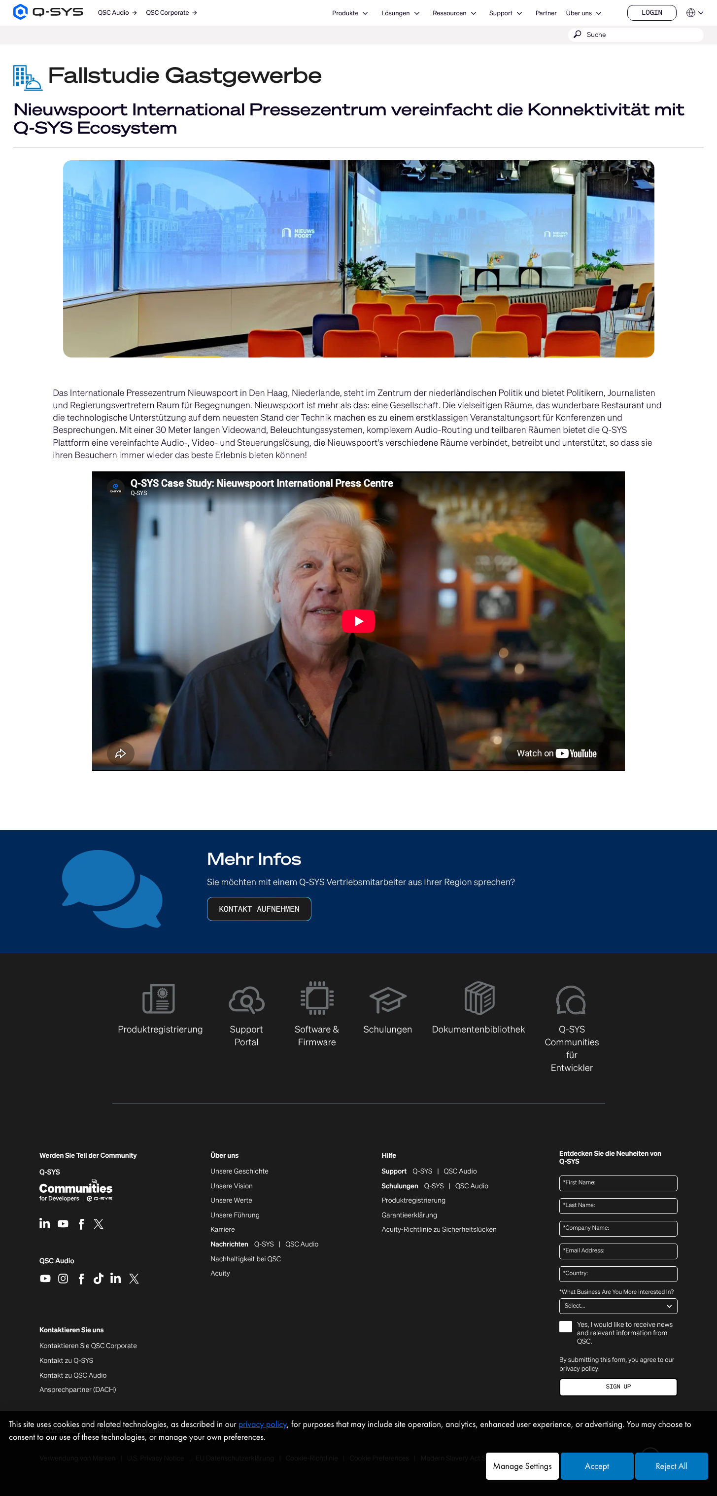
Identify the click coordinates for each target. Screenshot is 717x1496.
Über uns (579, 13)
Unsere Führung (235, 1215)
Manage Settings (522, 1466)
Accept (597, 1466)
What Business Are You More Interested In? (616, 1292)
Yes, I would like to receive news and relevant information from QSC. (625, 1333)
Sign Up (618, 1386)
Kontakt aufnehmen (259, 908)
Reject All (671, 1466)
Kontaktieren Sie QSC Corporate (88, 1346)
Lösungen (395, 13)
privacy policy (578, 1368)
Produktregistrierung (413, 1201)
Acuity (220, 1274)
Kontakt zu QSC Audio (72, 1376)
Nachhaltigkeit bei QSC (245, 1259)
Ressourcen (449, 13)
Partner (546, 13)
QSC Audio (56, 1264)
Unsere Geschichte (239, 1171)
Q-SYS (422, 1171)
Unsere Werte (231, 1201)
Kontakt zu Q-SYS (66, 1360)
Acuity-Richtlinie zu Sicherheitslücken (439, 1230)
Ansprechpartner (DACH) (77, 1389)
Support (500, 13)
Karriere (222, 1230)
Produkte (345, 13)
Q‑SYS (49, 1172)
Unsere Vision (231, 1186)
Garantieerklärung (409, 1215)
